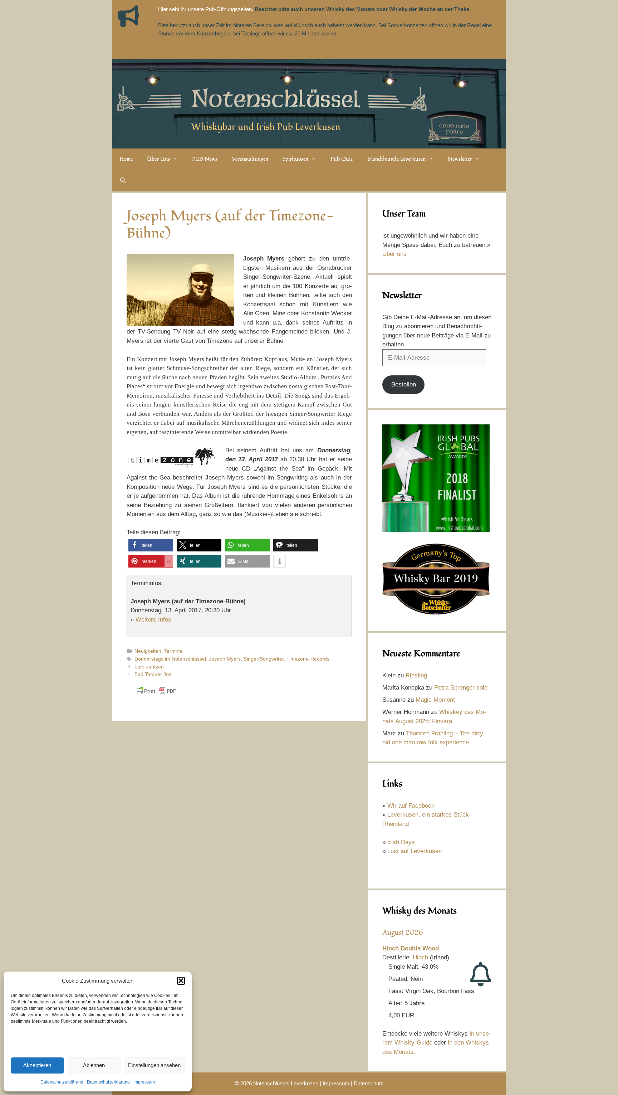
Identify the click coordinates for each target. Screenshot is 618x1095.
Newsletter (460, 159)
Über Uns (158, 159)
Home (126, 159)
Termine (173, 651)
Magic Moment (435, 699)
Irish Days (401, 842)
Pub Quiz (341, 159)
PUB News (204, 159)
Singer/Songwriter (264, 659)
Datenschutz (368, 1083)
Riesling (416, 675)
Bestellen (403, 384)
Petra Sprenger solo (460, 687)
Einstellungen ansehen (154, 1065)
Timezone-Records (307, 659)
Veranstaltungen (250, 159)
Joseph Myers (225, 659)
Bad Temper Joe (153, 674)
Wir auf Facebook (411, 805)
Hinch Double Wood (410, 948)
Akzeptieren (37, 1065)
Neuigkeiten (147, 651)
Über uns (394, 253)
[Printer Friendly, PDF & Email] (156, 694)
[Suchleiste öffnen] (122, 180)
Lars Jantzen (149, 667)
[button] (181, 980)
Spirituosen (295, 159)
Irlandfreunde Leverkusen (396, 159)
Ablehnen (94, 1065)
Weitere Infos (153, 619)
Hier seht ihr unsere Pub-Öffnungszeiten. (205, 9)
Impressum (144, 1082)
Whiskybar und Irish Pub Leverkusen (265, 127)
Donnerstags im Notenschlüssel (170, 659)
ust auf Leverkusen (416, 851)
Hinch (420, 957)
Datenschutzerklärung (61, 1082)
